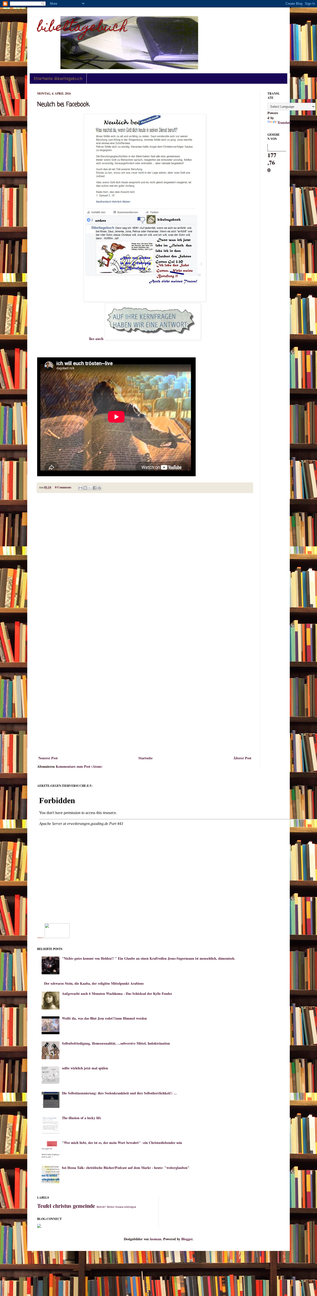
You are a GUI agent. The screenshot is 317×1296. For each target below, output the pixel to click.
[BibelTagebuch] (57, 936)
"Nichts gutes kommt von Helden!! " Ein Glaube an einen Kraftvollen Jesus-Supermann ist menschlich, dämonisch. (148, 958)
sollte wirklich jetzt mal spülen (85, 1068)
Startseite (145, 758)
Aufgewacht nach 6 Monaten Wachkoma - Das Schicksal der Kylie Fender (117, 993)
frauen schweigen (125, 1207)
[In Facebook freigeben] (94, 487)
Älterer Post (242, 758)
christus (62, 1206)
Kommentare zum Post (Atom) (79, 766)
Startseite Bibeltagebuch (58, 78)
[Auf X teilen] (89, 487)
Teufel (44, 1206)
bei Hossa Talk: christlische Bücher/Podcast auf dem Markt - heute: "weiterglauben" (125, 1167)
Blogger (186, 1239)
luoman (155, 1239)
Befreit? (101, 1207)
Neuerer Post (48, 758)
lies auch (97, 338)
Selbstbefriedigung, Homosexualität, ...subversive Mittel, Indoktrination (116, 1043)
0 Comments (63, 487)
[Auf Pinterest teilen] (99, 487)
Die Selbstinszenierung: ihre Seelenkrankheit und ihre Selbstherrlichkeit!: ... (119, 1093)
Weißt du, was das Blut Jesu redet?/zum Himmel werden (104, 1018)
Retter (111, 1207)
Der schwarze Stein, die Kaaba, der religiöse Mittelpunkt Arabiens (94, 983)
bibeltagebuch (82, 28)
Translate (284, 122)
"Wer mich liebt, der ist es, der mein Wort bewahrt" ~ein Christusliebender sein (122, 1142)
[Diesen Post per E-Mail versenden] (80, 487)
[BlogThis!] (85, 487)
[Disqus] (145, 561)
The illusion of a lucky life (81, 1117)
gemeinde (84, 1206)
